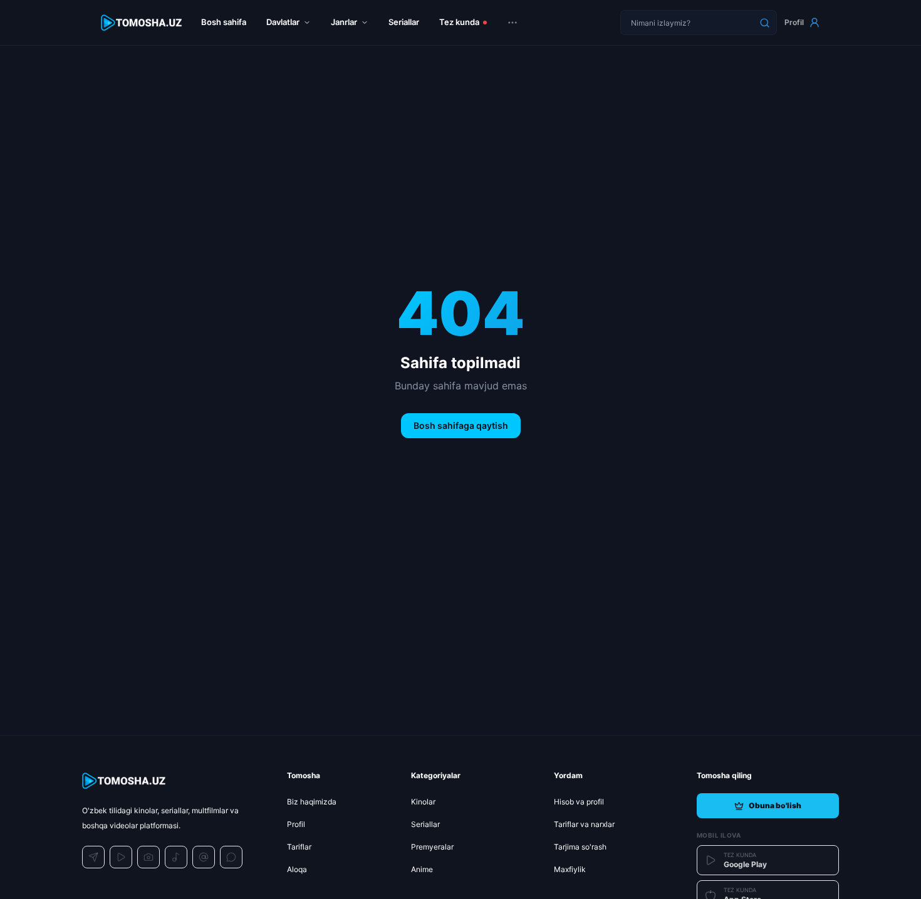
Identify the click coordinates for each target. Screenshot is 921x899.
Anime (422, 869)
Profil (794, 22)
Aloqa (297, 869)
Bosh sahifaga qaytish (461, 425)
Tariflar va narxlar (584, 824)
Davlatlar (282, 22)
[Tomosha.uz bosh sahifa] (142, 23)
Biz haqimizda (311, 801)
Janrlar (344, 22)
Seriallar (403, 22)
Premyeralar (432, 846)
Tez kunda (459, 22)
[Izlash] (764, 22)
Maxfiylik (570, 869)
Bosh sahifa (223, 22)
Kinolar (423, 801)
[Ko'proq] (512, 22)
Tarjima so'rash (580, 846)
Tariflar (299, 846)
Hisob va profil (579, 801)
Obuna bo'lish (775, 805)
